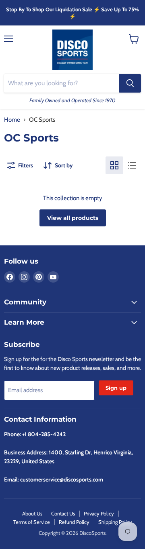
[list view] (132, 165)
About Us (32, 513)
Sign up (116, 387)
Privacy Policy (99, 513)
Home (12, 119)
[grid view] (114, 165)
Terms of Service (31, 522)
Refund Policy (74, 522)
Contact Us (63, 513)
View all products (72, 218)
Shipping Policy (115, 522)
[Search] (130, 83)
